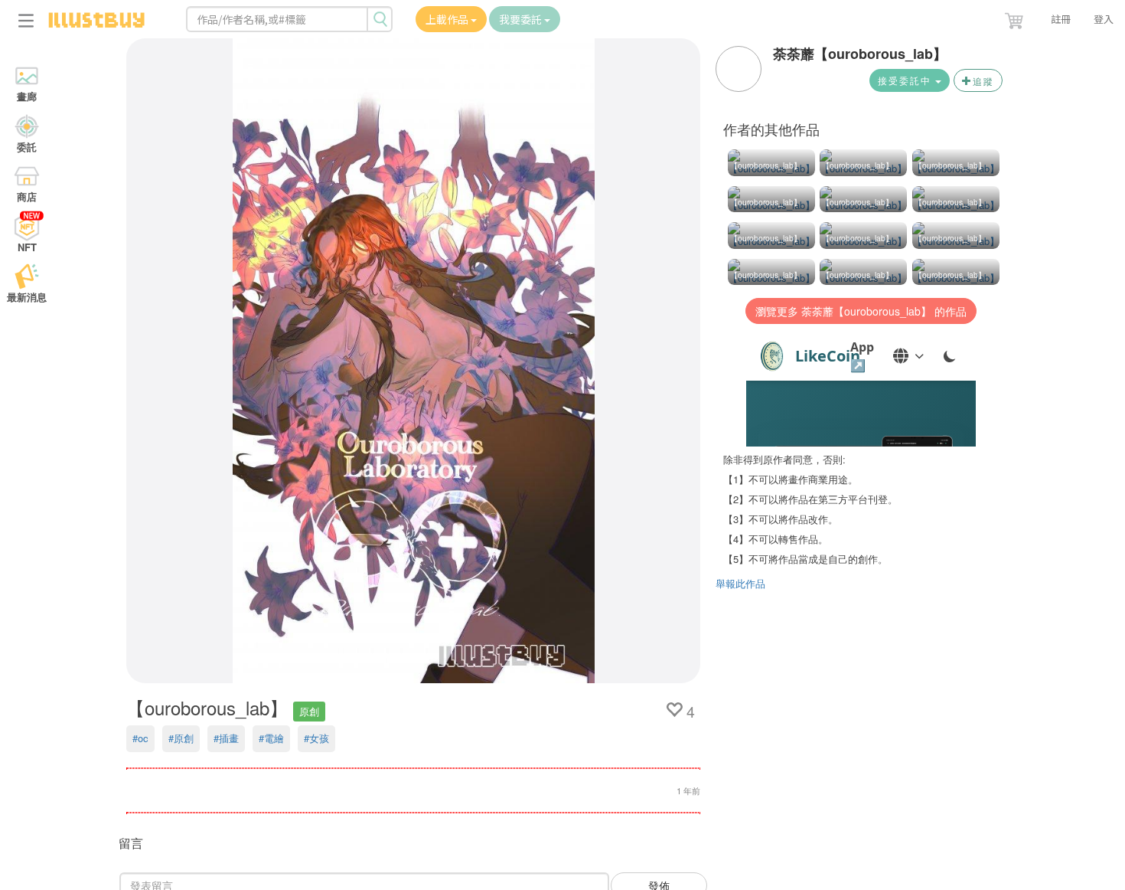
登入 (1104, 18)
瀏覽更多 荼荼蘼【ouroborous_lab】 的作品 (861, 311)
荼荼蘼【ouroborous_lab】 (860, 54)
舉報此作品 (740, 583)
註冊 (1061, 18)
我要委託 (521, 19)
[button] (1015, 17)
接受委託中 (906, 80)
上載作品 (448, 19)
